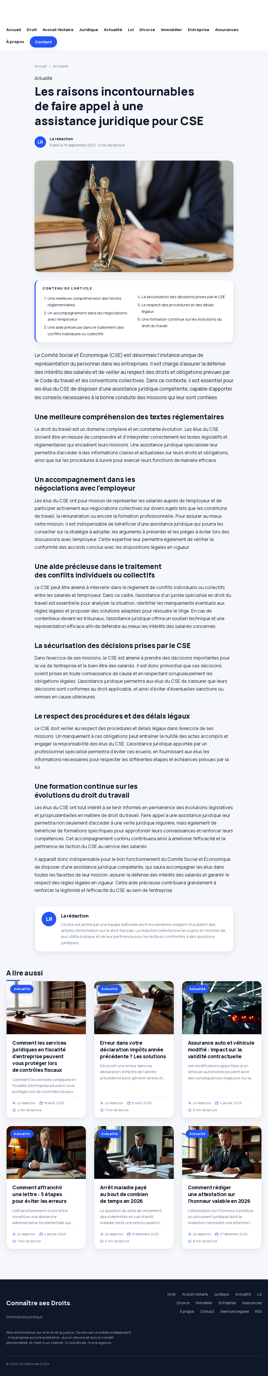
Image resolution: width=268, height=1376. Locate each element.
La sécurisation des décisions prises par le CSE (183, 296)
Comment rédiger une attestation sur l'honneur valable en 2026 (219, 1194)
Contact (43, 42)
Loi (131, 29)
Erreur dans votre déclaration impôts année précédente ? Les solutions (133, 1049)
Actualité (113, 29)
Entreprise (198, 29)
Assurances (226, 29)
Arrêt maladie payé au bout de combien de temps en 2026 (124, 1194)
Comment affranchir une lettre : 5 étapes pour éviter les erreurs (39, 1194)
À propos (15, 41)
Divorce (147, 29)
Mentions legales (235, 1311)
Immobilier (171, 29)
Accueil (13, 29)
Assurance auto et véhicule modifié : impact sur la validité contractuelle (221, 1049)
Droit (32, 29)
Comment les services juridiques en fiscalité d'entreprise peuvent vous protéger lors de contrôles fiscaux (39, 1056)
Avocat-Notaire (58, 29)
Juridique (88, 29)
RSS (258, 1311)
